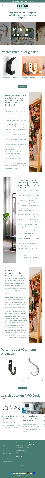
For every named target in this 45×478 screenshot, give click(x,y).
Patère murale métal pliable (28, 77)
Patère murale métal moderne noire (9, 77)
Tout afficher (22, 86)
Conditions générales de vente (8, 448)
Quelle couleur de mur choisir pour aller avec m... (30, 418)
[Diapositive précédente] (18, 46)
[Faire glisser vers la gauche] (20, 83)
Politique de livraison (7, 453)
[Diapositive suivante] (23, 46)
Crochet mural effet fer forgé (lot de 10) (10, 379)
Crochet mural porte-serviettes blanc (31, 379)
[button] (2, 6)
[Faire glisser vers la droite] (25, 83)
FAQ (4, 445)
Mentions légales (6, 451)
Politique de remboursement (8, 456)
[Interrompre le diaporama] (26, 46)
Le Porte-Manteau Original (24, 475)
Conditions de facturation (7, 458)
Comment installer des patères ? (10, 417)
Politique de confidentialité (8, 461)
